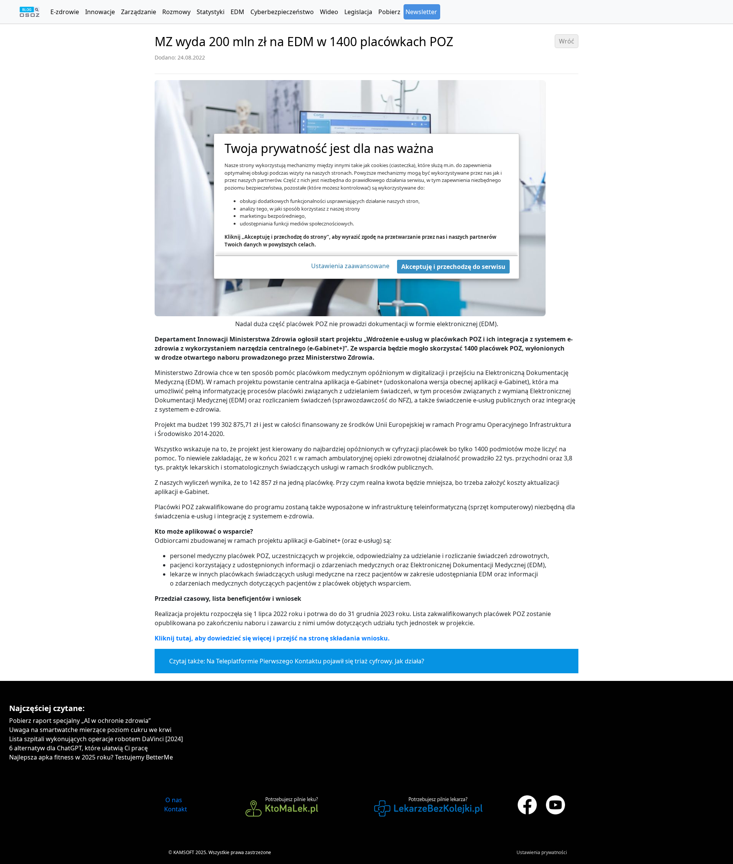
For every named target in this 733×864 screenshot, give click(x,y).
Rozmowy (176, 12)
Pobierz (389, 12)
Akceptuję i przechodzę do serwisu (453, 266)
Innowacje (100, 12)
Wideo (329, 12)
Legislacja (358, 12)
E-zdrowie (64, 12)
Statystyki (210, 12)
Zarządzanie (138, 12)
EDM (237, 12)
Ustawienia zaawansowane (350, 266)
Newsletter (421, 12)
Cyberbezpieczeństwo (282, 12)
